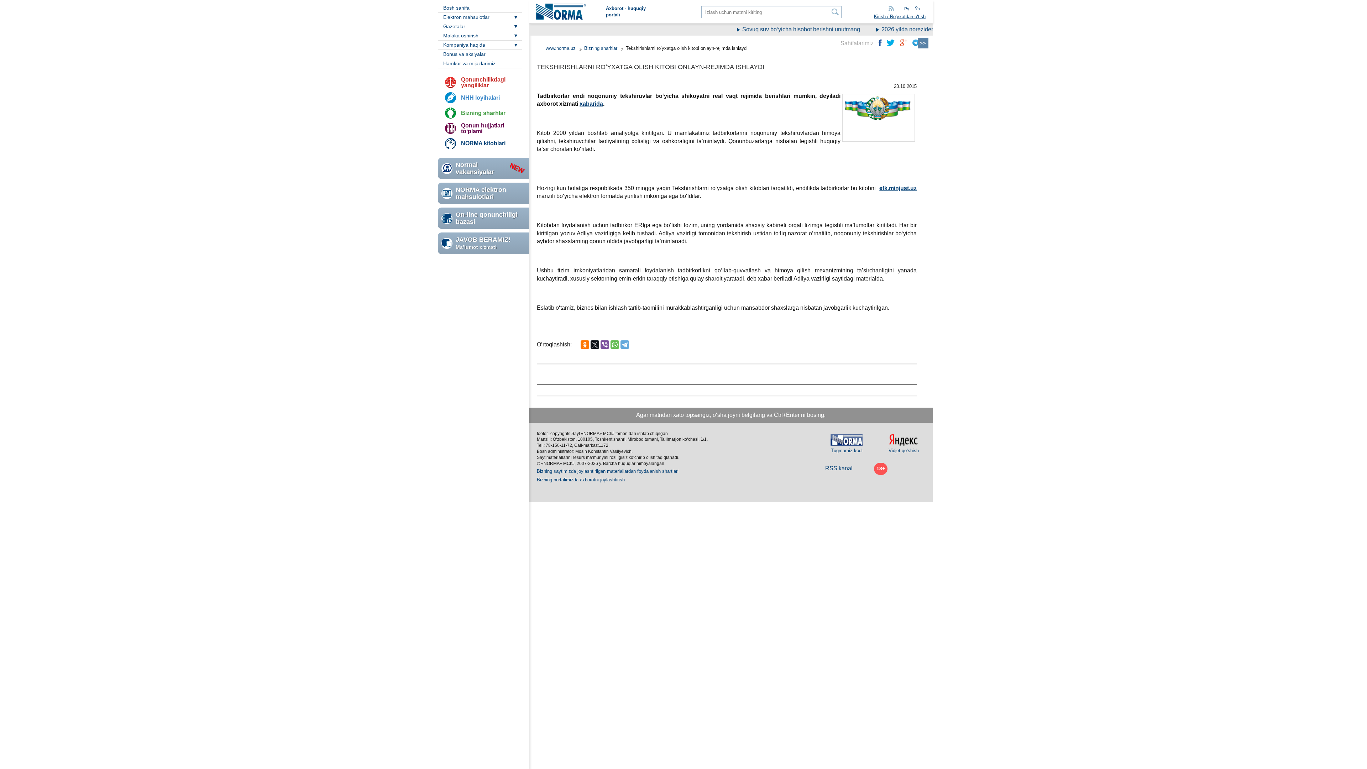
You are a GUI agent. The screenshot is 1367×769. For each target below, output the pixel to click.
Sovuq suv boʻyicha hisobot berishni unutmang (786, 29)
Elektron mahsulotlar (466, 17)
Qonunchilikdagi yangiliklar (483, 82)
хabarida (591, 104)
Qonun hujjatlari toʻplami (482, 128)
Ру (906, 9)
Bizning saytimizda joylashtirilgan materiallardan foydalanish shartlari (608, 471)
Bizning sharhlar (483, 113)
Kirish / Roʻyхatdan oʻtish (900, 16)
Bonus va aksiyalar (464, 54)
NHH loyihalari (480, 98)
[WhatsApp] (615, 344)
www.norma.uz (561, 48)
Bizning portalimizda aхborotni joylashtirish (581, 479)
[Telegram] (624, 344)
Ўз (917, 9)
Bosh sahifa (456, 8)
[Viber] (605, 344)
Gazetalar (454, 26)
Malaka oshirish (460, 35)
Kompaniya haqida (464, 45)
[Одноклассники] (585, 344)
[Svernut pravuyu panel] (923, 43)
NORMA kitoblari (483, 143)
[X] (595, 344)
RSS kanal (839, 468)
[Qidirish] (835, 12)
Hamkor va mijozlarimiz (469, 63)
